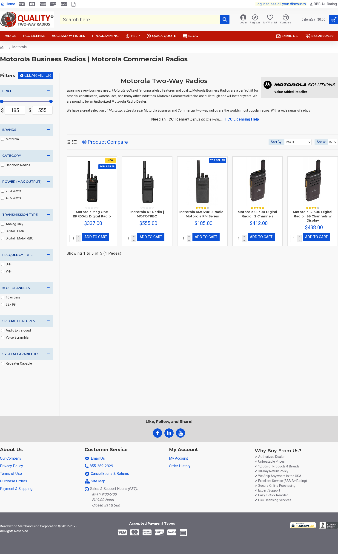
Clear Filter (37, 75)
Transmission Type (20, 215)
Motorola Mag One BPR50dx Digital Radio (92, 214)
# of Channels (16, 288)
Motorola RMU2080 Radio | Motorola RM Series (202, 214)
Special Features (18, 321)
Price (7, 91)
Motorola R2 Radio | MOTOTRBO (147, 214)
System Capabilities (20, 354)
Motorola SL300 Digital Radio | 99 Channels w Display (312, 216)
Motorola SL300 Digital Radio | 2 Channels (257, 214)
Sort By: (276, 142)
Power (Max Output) (22, 182)
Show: (321, 142)
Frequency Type (17, 255)
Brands (9, 130)
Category (11, 156)
